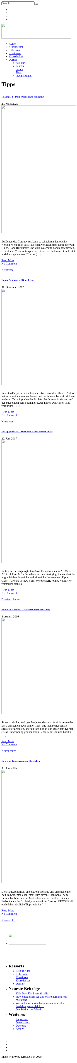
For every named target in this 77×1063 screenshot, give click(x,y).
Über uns (21, 1025)
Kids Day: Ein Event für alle (32, 993)
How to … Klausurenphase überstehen (20, 761)
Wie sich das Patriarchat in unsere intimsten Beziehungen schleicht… (40, 1005)
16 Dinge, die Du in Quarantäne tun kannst (22, 96)
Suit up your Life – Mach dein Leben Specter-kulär (26, 431)
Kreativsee (15, 53)
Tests (18, 72)
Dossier (13, 59)
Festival (20, 66)
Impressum (22, 1019)
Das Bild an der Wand (28, 1009)
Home (12, 43)
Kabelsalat (14, 50)
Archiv (20, 1028)
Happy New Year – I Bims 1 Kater (18, 280)
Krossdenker (16, 56)
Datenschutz (23, 1022)
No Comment (9, 263)
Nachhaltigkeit (24, 75)
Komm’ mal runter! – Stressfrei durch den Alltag (25, 609)
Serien (19, 69)
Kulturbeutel (16, 46)
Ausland (20, 62)
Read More (7, 260)
